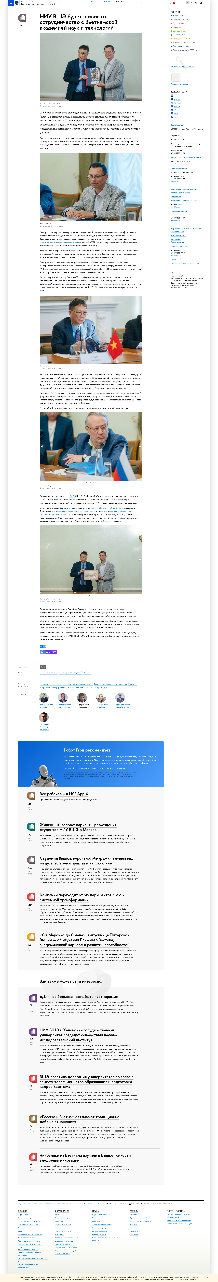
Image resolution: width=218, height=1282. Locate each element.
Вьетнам (87, 673)
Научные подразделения (101, 1215)
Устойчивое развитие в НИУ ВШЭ (30, 1221)
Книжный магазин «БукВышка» (140, 1221)
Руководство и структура (27, 1218)
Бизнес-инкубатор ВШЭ (63, 1244)
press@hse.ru (176, 255)
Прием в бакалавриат (63, 1224)
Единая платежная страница (28, 1264)
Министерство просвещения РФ (179, 1220)
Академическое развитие (101, 1231)
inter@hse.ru (176, 220)
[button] (42, 446)
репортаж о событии (49, 673)
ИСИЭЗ (72, 496)
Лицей (57, 1215)
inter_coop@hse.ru (178, 235)
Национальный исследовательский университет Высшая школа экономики (45, 1204)
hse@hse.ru (175, 164)
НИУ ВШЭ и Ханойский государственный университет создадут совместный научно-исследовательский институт (78, 1035)
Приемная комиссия (179, 168)
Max (175, 117)
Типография (134, 1224)
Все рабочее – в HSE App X (64, 793)
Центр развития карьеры (64, 1241)
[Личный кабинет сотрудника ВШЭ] (201, 3)
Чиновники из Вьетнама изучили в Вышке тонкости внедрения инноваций (85, 1157)
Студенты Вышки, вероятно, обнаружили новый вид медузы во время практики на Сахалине (86, 860)
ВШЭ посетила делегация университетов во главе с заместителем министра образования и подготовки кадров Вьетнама (86, 1081)
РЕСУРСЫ (134, 1211)
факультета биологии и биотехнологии (107, 507)
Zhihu (176, 113)
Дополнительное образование (66, 1238)
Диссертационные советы (102, 1224)
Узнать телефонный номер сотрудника (186, 157)
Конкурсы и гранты (99, 1234)
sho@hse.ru (175, 207)
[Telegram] (44, 646)
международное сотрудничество (71, 673)
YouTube (177, 99)
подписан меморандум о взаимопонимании (60, 242)
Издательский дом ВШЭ (138, 1218)
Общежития (176, 196)
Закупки (20, 1231)
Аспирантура (59, 1234)
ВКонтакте (178, 96)
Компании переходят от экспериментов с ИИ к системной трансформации (82, 897)
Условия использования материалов (185, 263)
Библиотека (134, 1215)
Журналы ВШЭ (135, 1231)
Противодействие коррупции (29, 1241)
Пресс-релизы (176, 259)
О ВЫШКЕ (22, 1211)
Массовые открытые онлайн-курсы (180, 1224)
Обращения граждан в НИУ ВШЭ (30, 1234)
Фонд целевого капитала (27, 1238)
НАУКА (95, 1211)
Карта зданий (176, 239)
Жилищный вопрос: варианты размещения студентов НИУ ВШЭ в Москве (78, 827)
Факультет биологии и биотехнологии (110, 684)
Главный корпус (177, 125)
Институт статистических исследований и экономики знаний (66, 684)
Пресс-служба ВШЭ (179, 246)
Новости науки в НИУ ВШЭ (93, 1204)
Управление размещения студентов (185, 200)
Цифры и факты (23, 1215)
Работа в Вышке (23, 1267)
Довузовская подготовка (64, 1218)
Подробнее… (68, 779)
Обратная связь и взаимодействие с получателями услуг (68, 1252)
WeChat (177, 106)
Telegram (177, 103)
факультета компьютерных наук (73, 511)
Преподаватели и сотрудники (28, 1224)
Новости (78, 1204)
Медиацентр (134, 1228)
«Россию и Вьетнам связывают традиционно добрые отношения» (79, 1119)
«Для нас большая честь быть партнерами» (79, 996)
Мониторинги (97, 1221)
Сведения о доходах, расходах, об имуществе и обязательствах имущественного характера (30, 1246)
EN (191, 3)
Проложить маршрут (179, 242)
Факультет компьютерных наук (93, 687)
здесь (150, 1277)
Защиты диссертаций (99, 1228)
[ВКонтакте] (41, 646)
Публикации (134, 1234)
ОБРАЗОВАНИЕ (62, 1211)
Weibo (176, 110)
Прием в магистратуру (63, 1231)
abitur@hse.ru (176, 181)
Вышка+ (58, 1228)
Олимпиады (59, 1221)
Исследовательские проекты (103, 1218)
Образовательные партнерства (66, 1247)
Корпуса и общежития (26, 1228)
